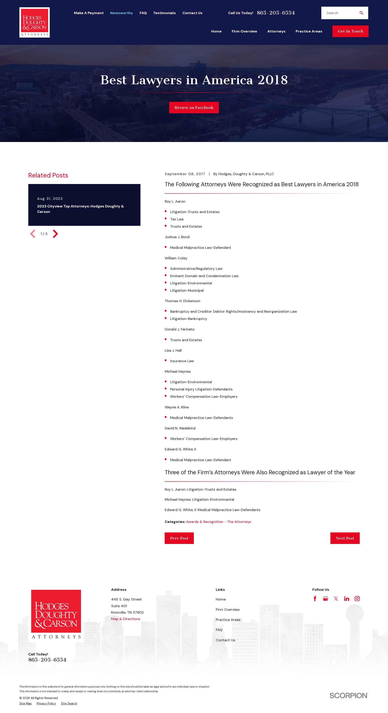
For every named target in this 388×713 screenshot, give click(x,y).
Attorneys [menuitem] (276, 31)
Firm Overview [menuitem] (244, 31)
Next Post (345, 538)
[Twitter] (335, 598)
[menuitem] (25, 703)
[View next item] (55, 233)
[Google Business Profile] (325, 598)
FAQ (143, 13)
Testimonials (164, 13)
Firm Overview (228, 609)
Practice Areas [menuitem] (309, 31)
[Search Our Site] (361, 13)
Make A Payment (89, 13)
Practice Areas (228, 619)
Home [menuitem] (216, 31)
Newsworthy (121, 13)
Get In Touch (350, 31)
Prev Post (179, 538)
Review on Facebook (194, 107)
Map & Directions (125, 618)
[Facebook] (314, 598)
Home (221, 599)
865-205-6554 (276, 13)
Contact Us (192, 13)
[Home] (34, 22)
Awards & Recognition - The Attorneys (218, 521)
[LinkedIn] (346, 598)
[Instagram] (357, 598)
